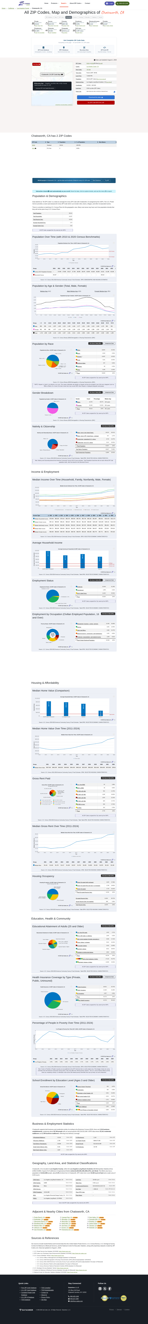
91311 (88, 63)
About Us (44, 1295)
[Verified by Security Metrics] (114, 1298)
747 (87, 69)
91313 (92, 63)
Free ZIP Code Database (28, 1288)
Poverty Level (82, 25)
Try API (107, 180)
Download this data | (95, 97)
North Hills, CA (66, 1223)
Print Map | (36, 64)
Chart (77, 25)
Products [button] (54, 3)
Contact (87, 3)
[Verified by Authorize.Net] (105, 1298)
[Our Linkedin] (100, 1289)
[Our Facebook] (110, 1289)
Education (87, 17)
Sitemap (119, 1309)
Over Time (56, 25)
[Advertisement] (74, 119)
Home (46, 3)
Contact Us (44, 1292)
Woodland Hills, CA (40, 1223)
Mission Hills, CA (39, 1225)
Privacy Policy (45, 1297)
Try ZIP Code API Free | (95, 102)
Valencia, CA (38, 1227)
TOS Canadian (45, 1288)
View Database (97, 180)
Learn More (65, 32)
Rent (68, 25)
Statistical (94, 17)
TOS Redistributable (47, 1290)
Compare (64, 25)
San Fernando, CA (39, 1229)
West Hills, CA (66, 1221)
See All (77, 32)
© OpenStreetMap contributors (66, 104)
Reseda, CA (93, 1221)
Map (56, 17)
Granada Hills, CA (94, 1219)
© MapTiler (57, 104)
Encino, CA (65, 1227)
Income (75, 17)
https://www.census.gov (57, 1255)
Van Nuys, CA (66, 1225)
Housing (81, 17)
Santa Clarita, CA (94, 1223)
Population (68, 17)
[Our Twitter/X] (105, 1289)
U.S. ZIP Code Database (28, 1290)
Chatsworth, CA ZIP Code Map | (51, 74)
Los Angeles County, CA (93, 66)
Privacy (111, 1309)
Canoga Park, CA (67, 1217)
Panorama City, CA (67, 1229)
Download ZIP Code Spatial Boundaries (45, 88)
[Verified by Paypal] (123, 1298)
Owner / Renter (110, 25)
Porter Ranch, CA (39, 1217)
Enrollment (54, 32)
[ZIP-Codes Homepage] (26, 1310)
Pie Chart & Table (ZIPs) (95, 343)
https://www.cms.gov (81, 1270)
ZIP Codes (61, 17)
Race (39, 25)
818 (90, 69)
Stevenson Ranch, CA (41, 1221)
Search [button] (63, 3)
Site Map (44, 1299)
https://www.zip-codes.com (79, 1253)
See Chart (51, 25)
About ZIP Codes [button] (75, 3)
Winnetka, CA (66, 1219)
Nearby (100, 17)
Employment (95, 25)
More (36, 25)
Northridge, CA (38, 1219)
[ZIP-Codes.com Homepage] (24, 3)
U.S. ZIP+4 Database (27, 1297)
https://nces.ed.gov (72, 1272)
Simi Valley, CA (94, 1217)
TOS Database (25, 1299)
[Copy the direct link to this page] (114, 92)
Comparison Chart (109, 343)
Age (42, 25)
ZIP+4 (81, 32)
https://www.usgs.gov (62, 1268)
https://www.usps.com (65, 1251)
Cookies (127, 1309)
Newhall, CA (93, 1227)
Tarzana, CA (93, 1225)
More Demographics (101, 79)
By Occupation (41, 32)
